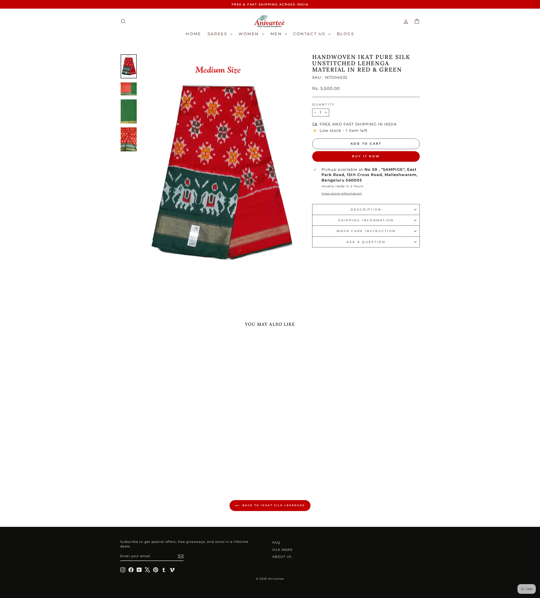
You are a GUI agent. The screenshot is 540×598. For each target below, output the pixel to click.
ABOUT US (282, 557)
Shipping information (366, 220)
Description (366, 209)
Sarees (218, 34)
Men (277, 34)
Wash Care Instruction (366, 231)
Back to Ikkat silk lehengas (273, 505)
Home (193, 34)
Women (250, 34)
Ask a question (366, 242)
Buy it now (366, 156)
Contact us (310, 34)
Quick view (156, 439)
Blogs (345, 34)
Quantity (323, 104)
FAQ (276, 543)
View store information (341, 193)
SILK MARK (282, 550)
